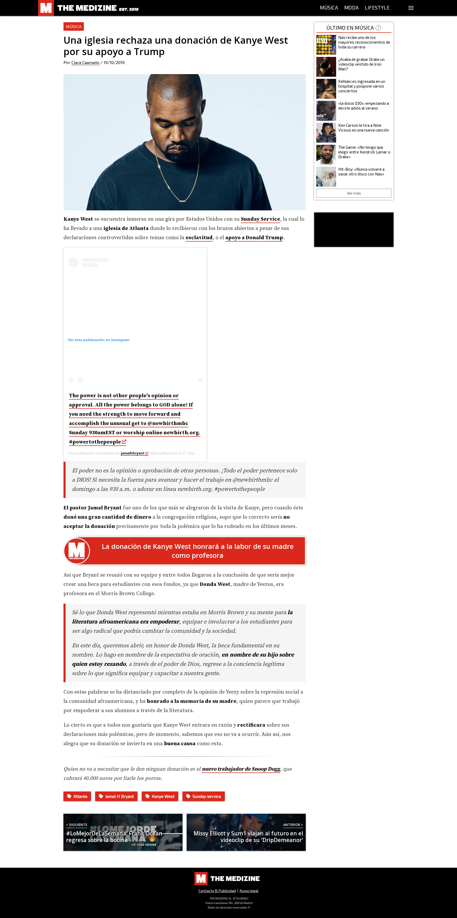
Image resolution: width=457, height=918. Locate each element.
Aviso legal (249, 890)
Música (73, 26)
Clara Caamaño (85, 62)
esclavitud (199, 237)
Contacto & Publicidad (217, 890)
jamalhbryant (132, 453)
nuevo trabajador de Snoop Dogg (241, 769)
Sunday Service (260, 219)
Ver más (354, 193)
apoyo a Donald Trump (254, 237)
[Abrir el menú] (411, 8)
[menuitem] (329, 8)
